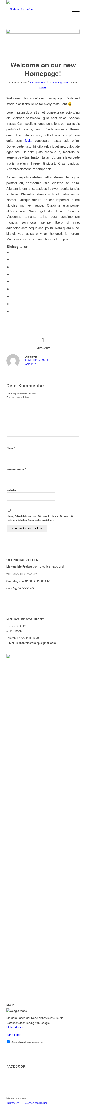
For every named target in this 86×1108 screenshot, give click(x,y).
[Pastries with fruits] (43, 42)
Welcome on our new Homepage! (43, 69)
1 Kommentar (38, 82)
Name (11, 448)
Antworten (30, 363)
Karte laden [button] (13, 1034)
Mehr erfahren (15, 1027)
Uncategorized (60, 82)
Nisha (43, 88)
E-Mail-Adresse (16, 469)
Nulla (28, 140)
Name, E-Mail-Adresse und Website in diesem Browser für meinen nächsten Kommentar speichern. (40, 518)
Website (11, 490)
